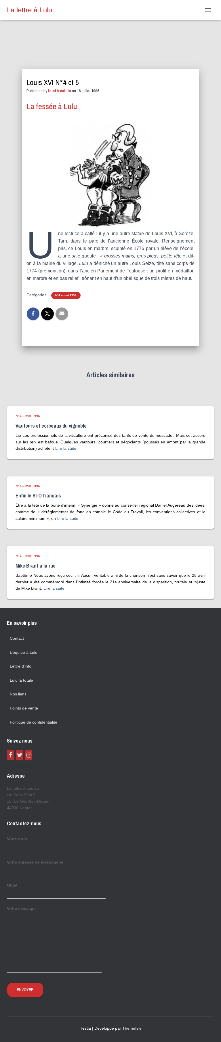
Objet (12, 885)
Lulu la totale (21, 680)
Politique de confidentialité (33, 722)
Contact (17, 638)
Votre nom (17, 839)
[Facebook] (10, 755)
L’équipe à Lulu (23, 652)
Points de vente (24, 708)
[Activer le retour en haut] (209, 1030)
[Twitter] (19, 755)
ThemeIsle (132, 1028)
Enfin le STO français (38, 495)
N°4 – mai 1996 (66, 295)
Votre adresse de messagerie (35, 862)
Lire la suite (65, 448)
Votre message (21, 908)
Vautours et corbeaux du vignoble (51, 425)
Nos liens (18, 694)
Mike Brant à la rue (36, 565)
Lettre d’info (20, 666)
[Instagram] (28, 755)
